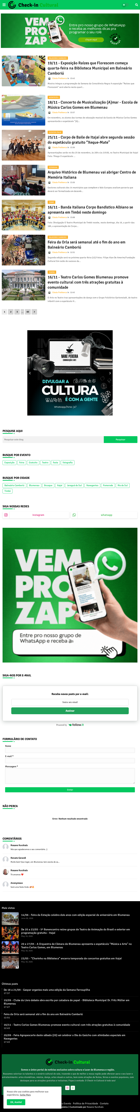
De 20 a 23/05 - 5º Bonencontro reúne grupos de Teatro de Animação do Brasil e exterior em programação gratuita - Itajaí (75, 931)
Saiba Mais (25, 1094)
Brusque (48, 485)
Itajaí (59, 485)
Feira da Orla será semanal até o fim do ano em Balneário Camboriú (86, 245)
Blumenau (34, 485)
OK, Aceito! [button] (16, 1102)
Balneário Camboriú (14, 485)
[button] (136, 4)
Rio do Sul (123, 485)
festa (55, 462)
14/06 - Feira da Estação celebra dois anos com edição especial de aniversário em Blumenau (75, 915)
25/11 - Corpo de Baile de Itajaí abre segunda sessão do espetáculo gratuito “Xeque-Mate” (91, 140)
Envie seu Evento (62, 1103)
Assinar (70, 711)
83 (28, 311)
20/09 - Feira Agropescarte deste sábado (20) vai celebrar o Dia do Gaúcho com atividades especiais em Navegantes (64, 1037)
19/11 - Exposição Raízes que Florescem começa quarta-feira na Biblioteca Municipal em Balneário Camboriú (90, 68)
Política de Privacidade (85, 1103)
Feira (21, 462)
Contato (104, 1103)
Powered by (61, 725)
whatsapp (106, 515)
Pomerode (108, 485)
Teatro (45, 462)
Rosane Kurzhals (95, 1107)
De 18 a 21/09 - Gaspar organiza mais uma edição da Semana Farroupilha (47, 990)
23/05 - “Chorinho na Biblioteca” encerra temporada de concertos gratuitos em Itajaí (71, 958)
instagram (38, 515)
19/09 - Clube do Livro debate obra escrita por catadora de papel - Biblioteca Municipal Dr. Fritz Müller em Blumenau (66, 1002)
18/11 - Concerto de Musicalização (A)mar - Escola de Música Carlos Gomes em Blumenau (93, 105)
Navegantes (92, 485)
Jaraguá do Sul (74, 485)
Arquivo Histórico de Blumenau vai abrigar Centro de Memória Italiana (92, 175)
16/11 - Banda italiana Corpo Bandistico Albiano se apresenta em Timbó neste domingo (90, 210)
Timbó (7, 491)
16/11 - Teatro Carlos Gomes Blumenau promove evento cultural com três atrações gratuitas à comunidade (88, 282)
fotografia (68, 462)
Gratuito (33, 462)
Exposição (9, 462)
